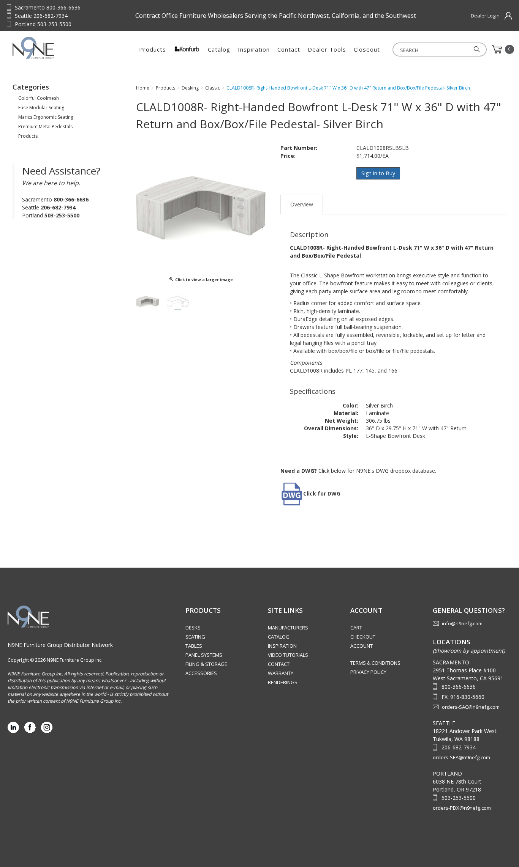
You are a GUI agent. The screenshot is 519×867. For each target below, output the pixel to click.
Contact (288, 49)
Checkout (362, 636)
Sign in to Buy (378, 173)
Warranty (280, 673)
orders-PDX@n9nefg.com (462, 807)
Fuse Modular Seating (41, 107)
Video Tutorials (288, 654)
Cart (356, 627)
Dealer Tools (327, 49)
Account (361, 645)
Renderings (282, 682)
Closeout (367, 49)
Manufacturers (288, 627)
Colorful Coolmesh (38, 98)
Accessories (201, 673)
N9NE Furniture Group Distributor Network (60, 644)
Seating (195, 636)
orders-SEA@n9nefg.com (461, 757)
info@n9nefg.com (462, 623)
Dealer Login (485, 15)
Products (152, 49)
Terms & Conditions (375, 662)
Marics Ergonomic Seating (45, 117)
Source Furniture (50, 48)
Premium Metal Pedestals (45, 126)
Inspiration (254, 49)
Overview (301, 204)
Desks (193, 627)
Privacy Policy (368, 672)
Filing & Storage (206, 664)
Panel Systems (203, 654)
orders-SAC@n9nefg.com (471, 706)
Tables (193, 645)
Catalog (219, 49)
